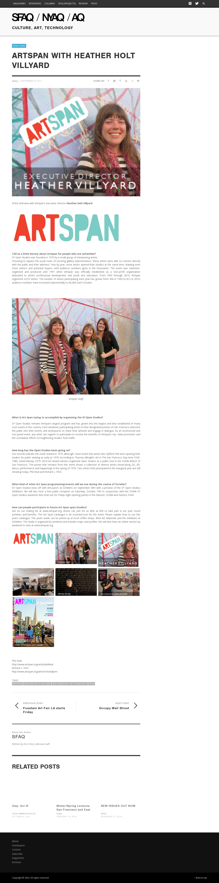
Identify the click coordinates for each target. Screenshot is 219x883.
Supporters (18, 858)
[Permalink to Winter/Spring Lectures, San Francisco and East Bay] (76, 786)
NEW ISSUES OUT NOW (118, 806)
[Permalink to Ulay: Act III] (31, 786)
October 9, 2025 (21, 816)
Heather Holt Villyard (37, 683)
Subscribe (17, 853)
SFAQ (91, 683)
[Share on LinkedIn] (126, 81)
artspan (17, 683)
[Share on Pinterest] (120, 81)
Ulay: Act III (20, 806)
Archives (16, 862)
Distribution (18, 845)
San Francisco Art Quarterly (70, 683)
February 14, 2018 (66, 816)
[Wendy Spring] (76, 582)
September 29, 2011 (31, 80)
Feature (19, 45)
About (15, 841)
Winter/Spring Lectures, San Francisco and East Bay (73, 809)
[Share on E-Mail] (138, 81)
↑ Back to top (200, 877)
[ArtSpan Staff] (76, 548)
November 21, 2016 (111, 816)
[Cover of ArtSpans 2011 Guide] (33, 622)
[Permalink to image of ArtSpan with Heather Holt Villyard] (76, 142)
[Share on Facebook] (108, 81)
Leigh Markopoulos (23, 813)
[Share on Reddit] (132, 81)
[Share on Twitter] (114, 81)
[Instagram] (190, 3)
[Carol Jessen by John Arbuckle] (119, 582)
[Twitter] (196, 3)
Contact (16, 849)
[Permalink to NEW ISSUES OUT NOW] (120, 786)
